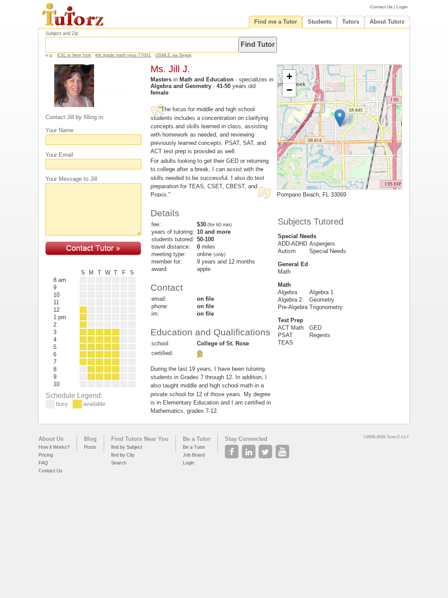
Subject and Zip (62, 33)
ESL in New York (74, 55)
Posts (90, 447)
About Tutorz (387, 21)
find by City (123, 454)
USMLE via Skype (173, 55)
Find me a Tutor (275, 21)
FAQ (43, 462)
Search (118, 462)
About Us (50, 439)
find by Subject (126, 447)
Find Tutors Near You (139, 439)
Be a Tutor (196, 439)
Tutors (350, 21)
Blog (90, 439)
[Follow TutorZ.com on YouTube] (283, 449)
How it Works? (54, 447)
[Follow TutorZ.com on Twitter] (266, 449)
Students (320, 21)
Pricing (45, 454)
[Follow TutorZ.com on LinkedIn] (249, 449)
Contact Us (381, 6)
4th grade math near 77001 (123, 55)
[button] (339, 118)
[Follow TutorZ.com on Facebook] (232, 449)
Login (402, 6)
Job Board (194, 454)
